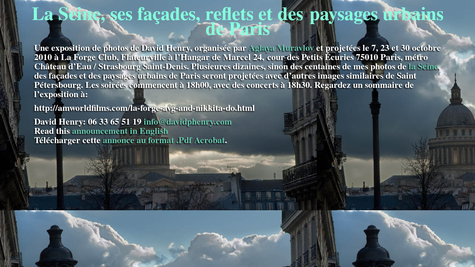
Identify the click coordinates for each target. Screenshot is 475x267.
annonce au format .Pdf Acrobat (164, 139)
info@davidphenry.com (188, 121)
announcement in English (120, 130)
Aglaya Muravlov (281, 47)
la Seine (423, 65)
